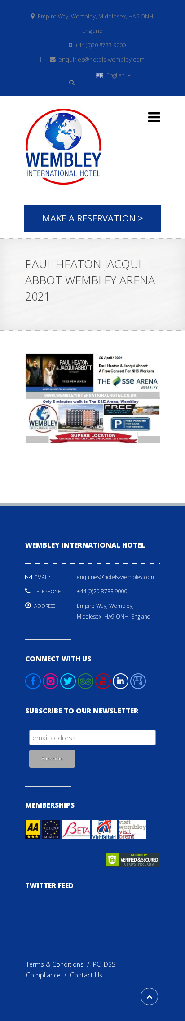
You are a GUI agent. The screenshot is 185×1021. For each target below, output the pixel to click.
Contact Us (86, 975)
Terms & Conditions (59, 964)
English (115, 75)
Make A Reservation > (92, 218)
